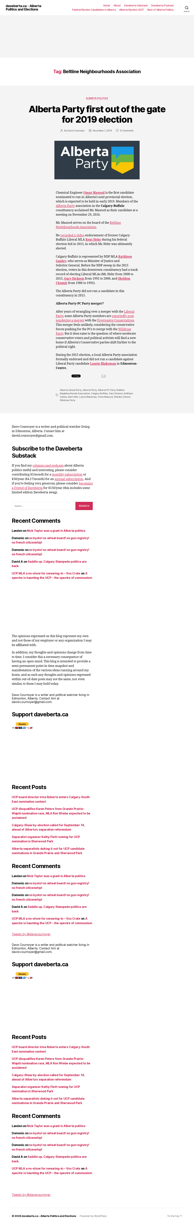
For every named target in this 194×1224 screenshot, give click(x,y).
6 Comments (126, 130)
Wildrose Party (67, 400)
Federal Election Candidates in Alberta (94, 9)
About (117, 5)
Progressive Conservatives (115, 320)
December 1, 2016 (102, 130)
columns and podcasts (48, 466)
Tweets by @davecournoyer (31, 934)
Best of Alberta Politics (160, 9)
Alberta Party (65, 206)
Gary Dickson (116, 393)
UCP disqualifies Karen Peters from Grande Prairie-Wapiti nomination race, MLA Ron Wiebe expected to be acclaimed (51, 813)
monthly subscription (67, 474)
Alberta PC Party (106, 390)
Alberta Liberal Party (70, 390)
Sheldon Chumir (122, 396)
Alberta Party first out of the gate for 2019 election (97, 114)
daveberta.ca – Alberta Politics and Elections (49, 1216)
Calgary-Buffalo (99, 393)
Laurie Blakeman (88, 396)
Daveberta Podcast (162, 5)
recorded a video (72, 235)
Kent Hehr (73, 396)
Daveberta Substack (136, 5)
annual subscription (69, 479)
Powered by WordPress (93, 1216)
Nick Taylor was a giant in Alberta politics (56, 530)
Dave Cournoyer (76, 130)
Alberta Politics (97, 98)
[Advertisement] (97, 36)
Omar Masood (105, 396)
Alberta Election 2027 (131, 9)
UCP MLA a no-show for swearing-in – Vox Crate (46, 573)
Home (106, 5)
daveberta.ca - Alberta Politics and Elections (23, 7)
